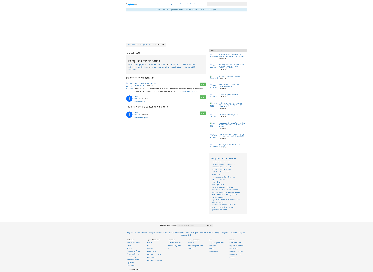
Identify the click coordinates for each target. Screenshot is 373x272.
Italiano (159, 233)
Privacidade (151, 251)
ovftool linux (216, 182)
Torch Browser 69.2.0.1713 (145, 83)
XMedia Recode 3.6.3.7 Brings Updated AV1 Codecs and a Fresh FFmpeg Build (231, 135)
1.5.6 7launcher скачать (220, 172)
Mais (202, 84)
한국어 (171, 233)
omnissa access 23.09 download (223, 177)
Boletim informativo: (168, 225)
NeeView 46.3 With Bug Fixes (228, 114)
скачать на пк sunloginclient (222, 187)
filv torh (132, 67)
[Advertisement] (186, 27)
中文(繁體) (241, 233)
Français (152, 233)
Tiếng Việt (224, 233)
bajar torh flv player (136, 64)
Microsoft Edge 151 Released (228, 94)
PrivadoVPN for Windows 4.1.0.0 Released (229, 145)
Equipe (211, 248)
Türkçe (217, 233)
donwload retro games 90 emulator (225, 189)
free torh (132, 70)
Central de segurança (155, 260)
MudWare (137, 98)
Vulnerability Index (174, 246)
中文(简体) (233, 233)
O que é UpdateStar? (216, 243)
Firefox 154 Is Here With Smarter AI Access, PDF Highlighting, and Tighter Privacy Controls (231, 104)
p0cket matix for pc (219, 174)
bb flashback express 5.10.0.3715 (224, 205)
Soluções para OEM (195, 246)
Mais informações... (190, 91)
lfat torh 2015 (190, 67)
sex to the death (218, 197)
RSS (169, 248)
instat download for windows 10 (223, 164)
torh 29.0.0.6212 (174, 64)
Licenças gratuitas (236, 251)
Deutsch (137, 233)
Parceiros (191, 243)
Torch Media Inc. (139, 86)
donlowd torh (177, 67)
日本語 (165, 233)
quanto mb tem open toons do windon (226, 192)
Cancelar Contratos (154, 254)
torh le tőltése (143, 67)
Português (194, 233)
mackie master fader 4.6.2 (221, 167)
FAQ (148, 246)
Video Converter (133, 260)
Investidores (213, 251)
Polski (187, 233)
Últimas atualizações (185, 4)
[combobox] (225, 4)
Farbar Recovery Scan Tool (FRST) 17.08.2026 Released (229, 85)
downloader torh (189, 64)
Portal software (235, 243)
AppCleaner (131, 266)
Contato (150, 248)
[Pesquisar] (245, 4)
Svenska (210, 233)
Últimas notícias (199, 4)
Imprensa (212, 246)
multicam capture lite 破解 (221, 169)
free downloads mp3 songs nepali (224, 194)
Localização (233, 248)
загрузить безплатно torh (156, 64)
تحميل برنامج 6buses (219, 179)
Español (144, 233)
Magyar (184, 235)
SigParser (130, 263)
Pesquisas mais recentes (224, 158)
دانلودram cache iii (218, 202)
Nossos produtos (154, 4)
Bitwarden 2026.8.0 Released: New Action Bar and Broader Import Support (232, 55)
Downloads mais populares (169, 4)
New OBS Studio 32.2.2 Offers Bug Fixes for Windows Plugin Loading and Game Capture (232, 124)
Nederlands (179, 233)
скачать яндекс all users (221, 162)
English (130, 233)
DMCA (149, 243)
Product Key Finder (134, 251)
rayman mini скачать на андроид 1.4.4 (226, 200)
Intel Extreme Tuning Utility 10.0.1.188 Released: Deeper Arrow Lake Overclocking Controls (231, 66)
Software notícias (174, 243)
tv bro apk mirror (218, 184)
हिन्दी (189, 235)
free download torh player (160, 67)
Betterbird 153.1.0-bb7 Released (229, 76)
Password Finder (133, 254)
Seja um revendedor (236, 246)
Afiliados (191, 248)
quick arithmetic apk (219, 210)
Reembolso (151, 257)
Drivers (129, 248)
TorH (136, 96)
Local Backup (131, 257)
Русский (203, 233)
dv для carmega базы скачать (223, 207)
